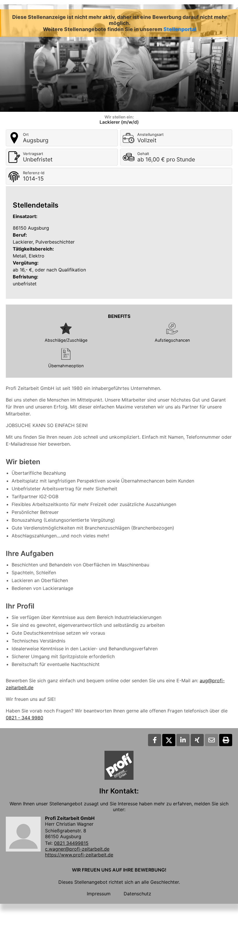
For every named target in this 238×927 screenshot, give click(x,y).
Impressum (99, 894)
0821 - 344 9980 (24, 718)
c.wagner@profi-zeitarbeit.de (77, 849)
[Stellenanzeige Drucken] (225, 740)
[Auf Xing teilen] (197, 740)
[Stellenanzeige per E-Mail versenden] (211, 740)
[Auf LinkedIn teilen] (183, 740)
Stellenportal (179, 29)
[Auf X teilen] (168, 740)
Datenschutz (137, 894)
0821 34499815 (71, 843)
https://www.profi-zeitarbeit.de (79, 855)
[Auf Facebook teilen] (154, 740)
